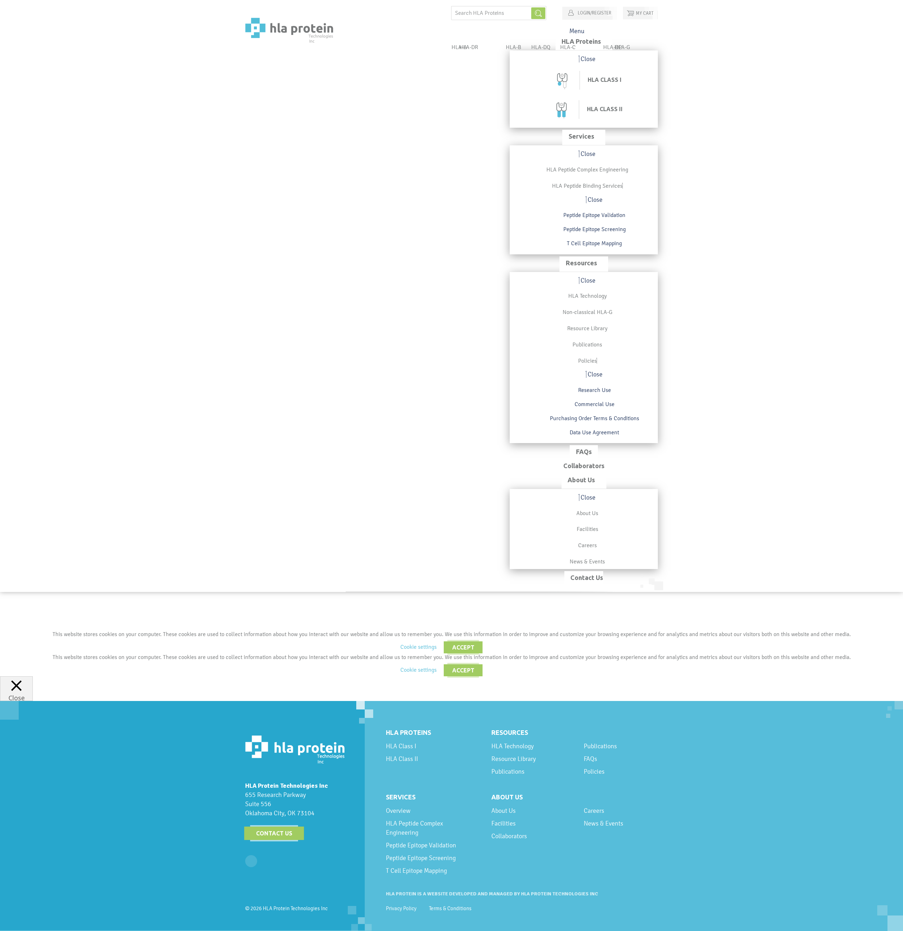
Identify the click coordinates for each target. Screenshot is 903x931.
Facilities (503, 823)
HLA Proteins (408, 732)
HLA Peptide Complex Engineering (414, 828)
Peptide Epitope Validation (421, 845)
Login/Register (594, 13)
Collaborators (509, 836)
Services (401, 796)
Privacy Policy (401, 908)
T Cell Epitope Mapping (416, 870)
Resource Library (513, 758)
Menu (576, 31)
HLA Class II (402, 758)
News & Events (603, 823)
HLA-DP (612, 47)
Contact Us (274, 833)
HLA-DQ (540, 47)
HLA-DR (468, 47)
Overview (398, 810)
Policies (594, 771)
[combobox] (498, 13)
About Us (507, 796)
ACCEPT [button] (463, 647)
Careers (594, 810)
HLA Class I (401, 746)
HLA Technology (512, 746)
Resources (509, 732)
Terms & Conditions (450, 908)
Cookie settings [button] (418, 646)
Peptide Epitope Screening (421, 858)
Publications (508, 771)
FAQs (590, 758)
